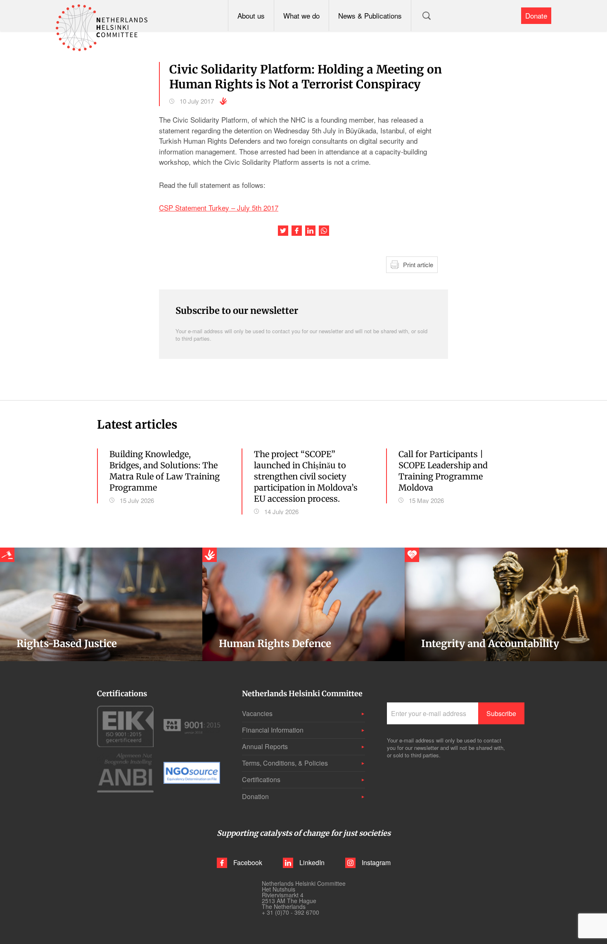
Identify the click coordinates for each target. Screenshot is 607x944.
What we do (301, 15)
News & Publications (370, 15)
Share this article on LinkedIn (310, 230)
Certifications (261, 779)
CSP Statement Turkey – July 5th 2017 (218, 207)
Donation (255, 796)
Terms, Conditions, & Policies (285, 763)
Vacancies (257, 713)
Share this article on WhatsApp (324, 230)
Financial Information (273, 730)
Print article (418, 264)
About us (251, 15)
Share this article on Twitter (283, 230)
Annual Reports (265, 746)
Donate (536, 15)
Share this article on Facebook (297, 230)
